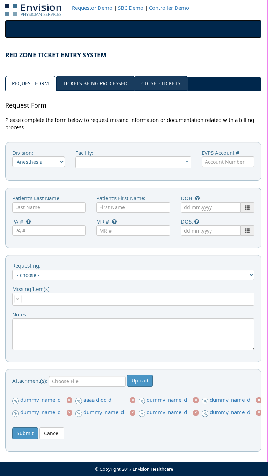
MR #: (104, 221)
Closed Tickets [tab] (160, 83)
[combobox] (133, 162)
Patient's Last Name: (36, 198)
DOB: (188, 198)
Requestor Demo (92, 7)
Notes (19, 314)
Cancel (52, 433)
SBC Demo (130, 7)
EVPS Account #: (221, 152)
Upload (140, 380)
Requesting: (26, 265)
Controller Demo (169, 7)
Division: (22, 152)
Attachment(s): (30, 380)
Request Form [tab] (30, 83)
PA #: (19, 221)
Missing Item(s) (31, 288)
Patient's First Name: (121, 198)
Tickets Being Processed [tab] (95, 83)
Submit (25, 433)
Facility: (84, 152)
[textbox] (25, 298)
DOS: (187, 221)
